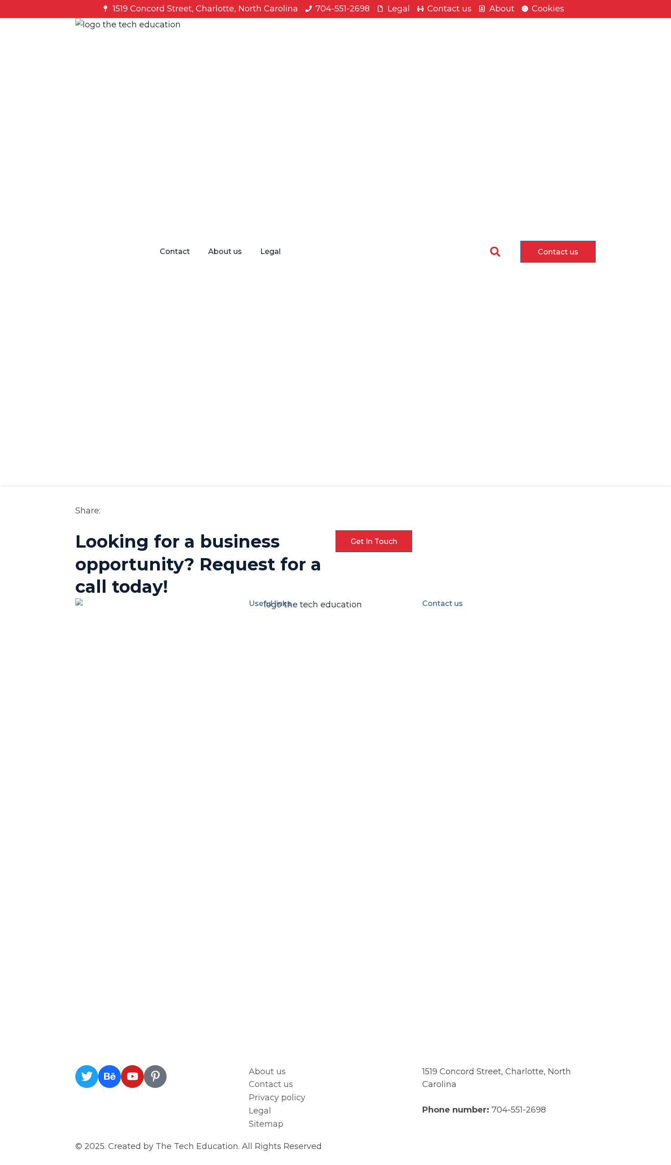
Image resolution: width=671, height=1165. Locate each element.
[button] (495, 251)
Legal (270, 251)
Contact (175, 251)
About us (225, 251)
